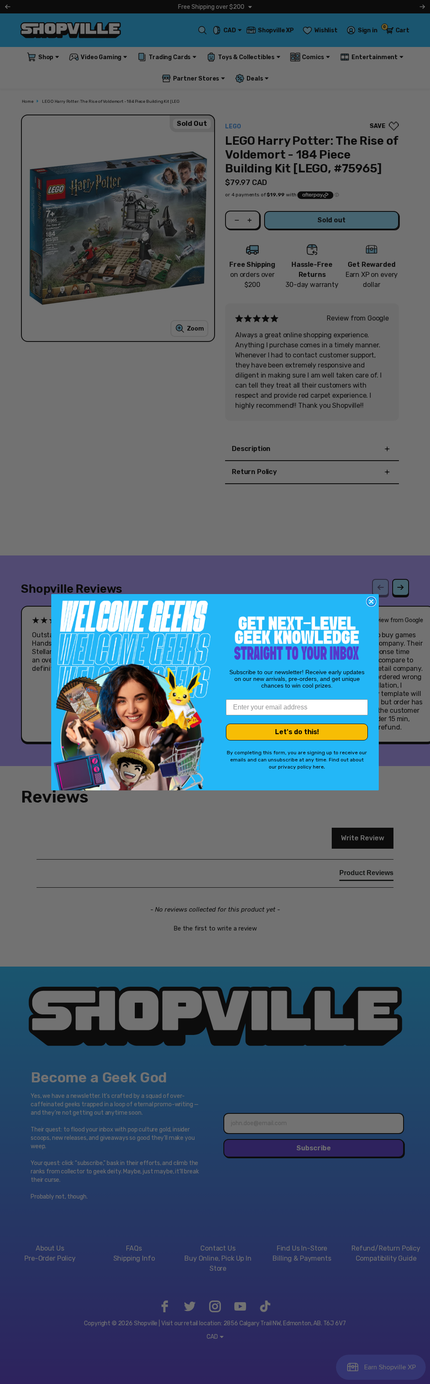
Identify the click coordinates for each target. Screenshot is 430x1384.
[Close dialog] (371, 601)
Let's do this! (297, 732)
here (318, 767)
